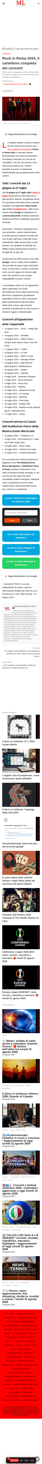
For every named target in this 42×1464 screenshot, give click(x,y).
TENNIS (15, 1285)
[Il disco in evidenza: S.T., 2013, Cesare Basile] (21, 727)
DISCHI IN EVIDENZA (17, 1085)
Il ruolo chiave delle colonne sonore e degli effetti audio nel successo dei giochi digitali (18, 880)
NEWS (4, 1035)
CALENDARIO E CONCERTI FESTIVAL (22, 1177)
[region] (21, 24)
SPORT (24, 1130)
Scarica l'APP (14, 1460)
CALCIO (12, 1130)
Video (32, 1460)
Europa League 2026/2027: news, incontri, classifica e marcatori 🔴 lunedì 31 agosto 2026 (20, 995)
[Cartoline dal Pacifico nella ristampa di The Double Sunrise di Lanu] (21, 900)
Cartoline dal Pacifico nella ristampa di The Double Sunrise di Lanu (20, 917)
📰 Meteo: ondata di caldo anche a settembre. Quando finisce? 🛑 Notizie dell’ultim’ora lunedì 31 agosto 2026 (20, 1046)
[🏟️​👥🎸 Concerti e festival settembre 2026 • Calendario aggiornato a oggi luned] (21, 1163)
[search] (38, 3)
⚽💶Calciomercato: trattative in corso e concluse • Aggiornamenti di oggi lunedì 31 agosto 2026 (20, 1139)
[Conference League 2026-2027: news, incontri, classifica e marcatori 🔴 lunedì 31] (21, 937)
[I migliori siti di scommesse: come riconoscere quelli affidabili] (21, 761)
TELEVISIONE (16, 1230)
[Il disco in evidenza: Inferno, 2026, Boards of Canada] (21, 1071)
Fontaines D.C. (20, 209)
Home (4, 47)
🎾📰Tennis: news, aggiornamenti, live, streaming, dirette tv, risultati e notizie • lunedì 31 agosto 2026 (20, 1296)
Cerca (12, 520)
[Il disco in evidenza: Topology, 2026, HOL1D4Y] (21, 795)
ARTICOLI (12, 47)
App (21, 1460)
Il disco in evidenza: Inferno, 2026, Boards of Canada (20, 1095)
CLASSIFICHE (21, 1227)
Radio (26, 1460)
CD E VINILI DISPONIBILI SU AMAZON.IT (21, 536)
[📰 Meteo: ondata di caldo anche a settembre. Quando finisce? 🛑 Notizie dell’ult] (21, 1021)
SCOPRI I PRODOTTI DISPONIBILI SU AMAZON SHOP (21, 500)
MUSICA (28, 1085)
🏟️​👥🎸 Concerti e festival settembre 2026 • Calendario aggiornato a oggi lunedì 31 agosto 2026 (20, 1189)
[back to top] (37, 1459)
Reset (29, 520)
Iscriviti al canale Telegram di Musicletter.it (21, 550)
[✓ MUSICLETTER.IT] (21, 3)
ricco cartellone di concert (19, 149)
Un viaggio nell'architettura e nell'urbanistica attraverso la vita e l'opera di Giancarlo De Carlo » (22, 653)
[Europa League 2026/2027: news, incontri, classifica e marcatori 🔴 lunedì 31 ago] (21, 978)
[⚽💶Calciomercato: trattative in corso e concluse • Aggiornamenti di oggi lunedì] (21, 1115)
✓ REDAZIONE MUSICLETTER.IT (15, 84)
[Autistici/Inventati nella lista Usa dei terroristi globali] (21, 829)
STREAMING (6, 1088)
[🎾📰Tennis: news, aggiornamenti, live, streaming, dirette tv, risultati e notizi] (21, 1268)
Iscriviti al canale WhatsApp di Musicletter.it (21, 563)
